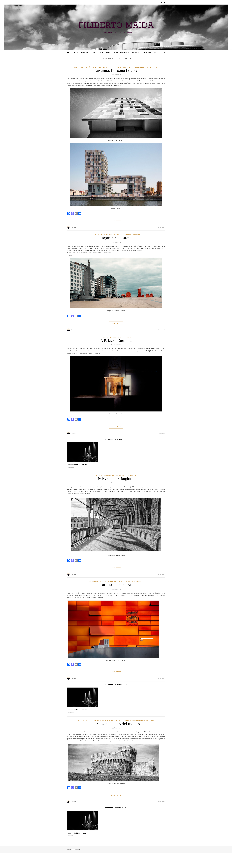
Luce (121, 234)
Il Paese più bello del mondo (116, 723)
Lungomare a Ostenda (116, 237)
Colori (105, 234)
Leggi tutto (116, 221)
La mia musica (107, 58)
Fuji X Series (101, 67)
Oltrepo (128, 337)
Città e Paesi (91, 67)
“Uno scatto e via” (149, 52)
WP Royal (77, 849)
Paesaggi (128, 234)
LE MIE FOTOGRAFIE (124, 58)
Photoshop (101, 720)
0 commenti (161, 227)
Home (76, 52)
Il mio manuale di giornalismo (126, 52)
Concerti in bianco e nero (77, 465)
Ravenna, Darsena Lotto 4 (116, 70)
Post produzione (114, 67)
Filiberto (73, 227)
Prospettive (127, 67)
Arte (97, 475)
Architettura (79, 67)
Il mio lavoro (97, 52)
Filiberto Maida (116, 25)
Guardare (115, 337)
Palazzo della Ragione (116, 478)
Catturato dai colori (116, 584)
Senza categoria (138, 720)
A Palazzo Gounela (116, 340)
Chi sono (84, 52)
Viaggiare (154, 67)
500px (108, 52)
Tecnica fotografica (141, 67)
